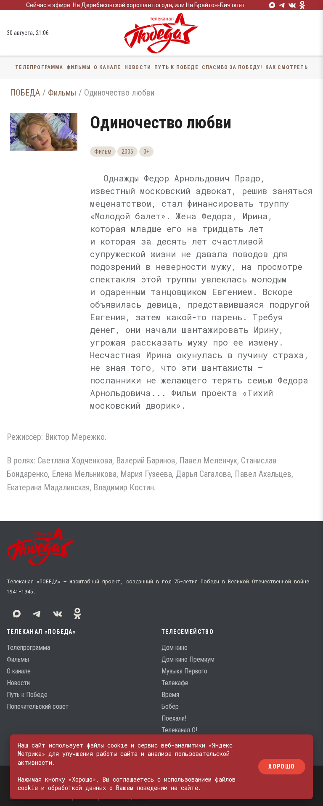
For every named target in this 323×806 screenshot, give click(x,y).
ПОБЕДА (25, 93)
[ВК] (292, 5)
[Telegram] (282, 5)
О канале (107, 67)
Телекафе (175, 683)
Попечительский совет (38, 706)
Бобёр (170, 706)
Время (170, 695)
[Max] (272, 5)
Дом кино (175, 648)
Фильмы (78, 67)
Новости (137, 67)
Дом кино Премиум (188, 659)
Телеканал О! (179, 730)
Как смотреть (286, 67)
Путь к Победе (176, 67)
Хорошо (281, 766)
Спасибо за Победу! (232, 67)
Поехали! (174, 718)
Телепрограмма (39, 67)
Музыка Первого (184, 671)
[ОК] (302, 5)
